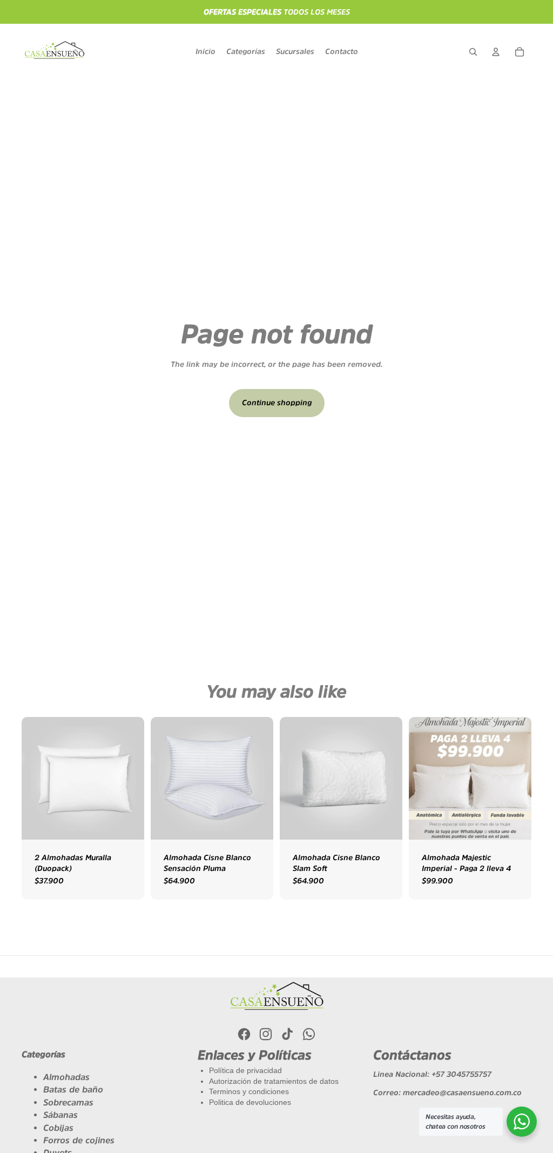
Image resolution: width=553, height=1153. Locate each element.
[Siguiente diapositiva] (523, 778)
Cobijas (58, 1127)
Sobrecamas (68, 1102)
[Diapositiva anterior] (417, 778)
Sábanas (60, 1114)
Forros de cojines (78, 1140)
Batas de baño (73, 1089)
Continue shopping (277, 402)
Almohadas (66, 1076)
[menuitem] (205, 52)
